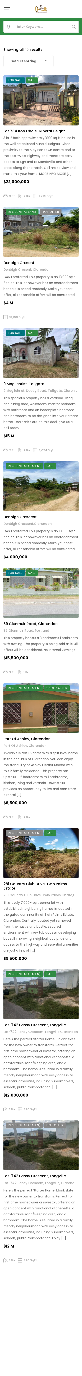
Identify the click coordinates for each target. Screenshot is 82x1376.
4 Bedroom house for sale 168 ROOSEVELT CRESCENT (30, 1329)
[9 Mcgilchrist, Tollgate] (41, 353)
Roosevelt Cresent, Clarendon (28, 1338)
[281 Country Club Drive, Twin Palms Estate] (41, 853)
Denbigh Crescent (20, 517)
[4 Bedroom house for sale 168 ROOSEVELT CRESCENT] (41, 1296)
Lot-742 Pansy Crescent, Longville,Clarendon (40, 1031)
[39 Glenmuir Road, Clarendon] (41, 593)
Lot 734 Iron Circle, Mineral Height (34, 131)
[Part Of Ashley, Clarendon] (41, 708)
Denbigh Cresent (18, 262)
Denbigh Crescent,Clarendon (27, 523)
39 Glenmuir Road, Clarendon (30, 623)
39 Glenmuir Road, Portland (26, 630)
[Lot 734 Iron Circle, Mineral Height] (41, 100)
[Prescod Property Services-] (40, 9)
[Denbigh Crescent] (41, 486)
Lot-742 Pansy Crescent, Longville (34, 1025)
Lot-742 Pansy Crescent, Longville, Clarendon (41, 1183)
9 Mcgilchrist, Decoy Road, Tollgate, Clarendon (42, 390)
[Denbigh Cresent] (41, 232)
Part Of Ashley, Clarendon (27, 739)
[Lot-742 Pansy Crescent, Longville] (41, 994)
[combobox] (28, 61)
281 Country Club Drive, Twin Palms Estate (35, 886)
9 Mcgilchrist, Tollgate (23, 384)
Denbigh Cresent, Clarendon (27, 269)
